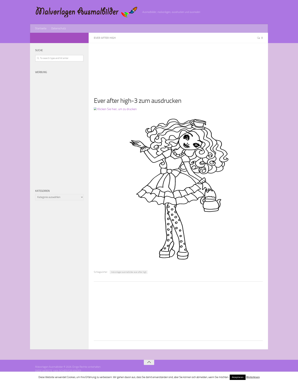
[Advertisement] (178, 67)
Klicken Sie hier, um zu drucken (117, 109)
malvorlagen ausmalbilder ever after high (128, 272)
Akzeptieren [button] (238, 377)
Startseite (40, 28)
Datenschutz (58, 28)
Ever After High (105, 37)
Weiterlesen (253, 377)
